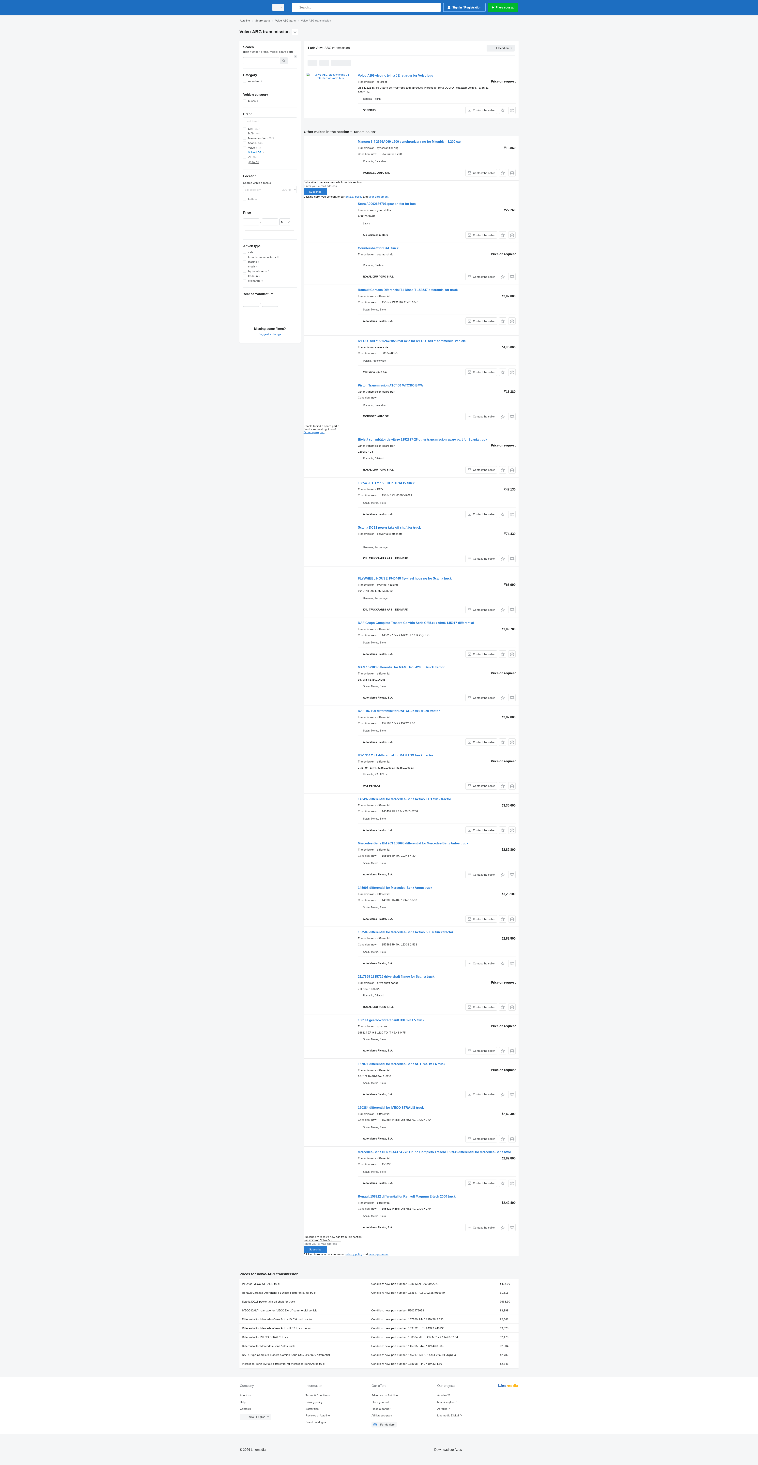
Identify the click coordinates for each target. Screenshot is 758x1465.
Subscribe (315, 191)
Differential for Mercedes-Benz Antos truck (268, 1346)
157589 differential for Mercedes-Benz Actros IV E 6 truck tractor (405, 932)
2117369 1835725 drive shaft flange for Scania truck (396, 976)
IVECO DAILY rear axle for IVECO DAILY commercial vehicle (279, 1310)
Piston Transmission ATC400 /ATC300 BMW (390, 385)
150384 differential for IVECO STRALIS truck (391, 1107)
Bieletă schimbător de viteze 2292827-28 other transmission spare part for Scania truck (422, 439)
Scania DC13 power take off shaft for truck (389, 527)
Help (243, 1402)
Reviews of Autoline (318, 1415)
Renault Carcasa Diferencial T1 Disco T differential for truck (279, 1292)
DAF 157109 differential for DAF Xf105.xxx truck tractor (399, 711)
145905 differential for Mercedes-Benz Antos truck (395, 887)
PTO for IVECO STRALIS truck (261, 1283)
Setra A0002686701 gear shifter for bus (387, 203)
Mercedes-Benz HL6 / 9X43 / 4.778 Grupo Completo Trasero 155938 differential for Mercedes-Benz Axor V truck (440, 1152)
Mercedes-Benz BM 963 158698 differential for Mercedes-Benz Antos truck (413, 843)
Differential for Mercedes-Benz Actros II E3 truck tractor (276, 1328)
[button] (502, 110)
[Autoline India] (253, 7)
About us (245, 1395)
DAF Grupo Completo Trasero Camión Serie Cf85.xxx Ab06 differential (286, 1354)
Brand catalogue (316, 1422)
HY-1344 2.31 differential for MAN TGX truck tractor (395, 755)
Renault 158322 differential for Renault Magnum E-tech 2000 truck (407, 1196)
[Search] (296, 7)
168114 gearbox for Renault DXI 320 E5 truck (391, 1020)
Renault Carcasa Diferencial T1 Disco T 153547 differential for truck (408, 290)
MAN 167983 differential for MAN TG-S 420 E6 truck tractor (401, 667)
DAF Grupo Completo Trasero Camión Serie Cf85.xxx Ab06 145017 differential (416, 623)
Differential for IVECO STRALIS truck (265, 1337)
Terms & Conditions (318, 1395)
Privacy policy (314, 1402)
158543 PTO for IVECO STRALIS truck (386, 483)
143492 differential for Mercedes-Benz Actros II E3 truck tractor (404, 799)
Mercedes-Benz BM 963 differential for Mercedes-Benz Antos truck (283, 1363)
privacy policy (353, 196)
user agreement (378, 196)
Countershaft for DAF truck (378, 248)
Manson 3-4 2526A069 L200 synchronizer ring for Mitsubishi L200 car (409, 141)
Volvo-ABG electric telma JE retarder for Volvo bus (395, 75)
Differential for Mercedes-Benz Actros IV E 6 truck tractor (277, 1319)
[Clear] (295, 56)
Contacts (245, 1408)
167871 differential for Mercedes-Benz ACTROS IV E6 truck (401, 1064)
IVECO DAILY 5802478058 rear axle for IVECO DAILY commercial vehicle (412, 341)
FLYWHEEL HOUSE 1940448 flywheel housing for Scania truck (405, 578)
